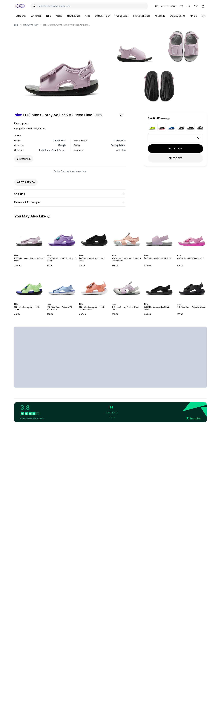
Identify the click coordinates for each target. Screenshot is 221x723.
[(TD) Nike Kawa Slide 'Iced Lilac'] (159, 236)
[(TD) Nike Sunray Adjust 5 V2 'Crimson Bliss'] (94, 285)
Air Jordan (36, 16)
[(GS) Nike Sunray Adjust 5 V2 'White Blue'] (62, 285)
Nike (48, 16)
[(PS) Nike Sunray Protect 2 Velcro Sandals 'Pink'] (127, 236)
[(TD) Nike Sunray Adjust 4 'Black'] (190, 127)
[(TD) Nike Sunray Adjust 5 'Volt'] (152, 127)
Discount (206, 16)
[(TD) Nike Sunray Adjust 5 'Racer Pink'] (161, 127)
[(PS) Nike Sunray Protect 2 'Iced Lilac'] (127, 285)
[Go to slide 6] (32, 301)
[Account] (188, 6)
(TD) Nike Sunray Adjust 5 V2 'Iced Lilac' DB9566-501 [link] (66, 25)
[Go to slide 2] (28, 252)
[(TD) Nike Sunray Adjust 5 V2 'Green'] (29, 285)
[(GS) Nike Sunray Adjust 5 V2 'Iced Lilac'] (29, 236)
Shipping (19, 193)
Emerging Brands (141, 16)
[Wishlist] (196, 6)
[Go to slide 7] (130, 252)
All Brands (160, 16)
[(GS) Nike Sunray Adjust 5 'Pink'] (192, 236)
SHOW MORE (24, 158)
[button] (49, 216)
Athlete (193, 16)
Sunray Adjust (30, 25)
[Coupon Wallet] (181, 6)
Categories (20, 16)
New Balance (73, 16)
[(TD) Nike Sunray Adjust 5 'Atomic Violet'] (62, 236)
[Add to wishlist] (122, 115)
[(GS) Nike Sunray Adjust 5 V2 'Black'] (159, 285)
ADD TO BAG (175, 148)
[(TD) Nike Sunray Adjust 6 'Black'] (200, 127)
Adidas (59, 16)
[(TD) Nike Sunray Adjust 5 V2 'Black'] (94, 236)
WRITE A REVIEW (26, 182)
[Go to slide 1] (27, 252)
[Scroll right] (204, 15)
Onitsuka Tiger (102, 16)
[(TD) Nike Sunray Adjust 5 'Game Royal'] (171, 127)
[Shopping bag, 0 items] (203, 6)
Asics (87, 16)
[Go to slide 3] (94, 252)
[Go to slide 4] (95, 252)
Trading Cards (121, 16)
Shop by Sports (177, 16)
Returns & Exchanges (27, 202)
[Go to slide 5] (96, 252)
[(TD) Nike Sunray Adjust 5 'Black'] (181, 127)
